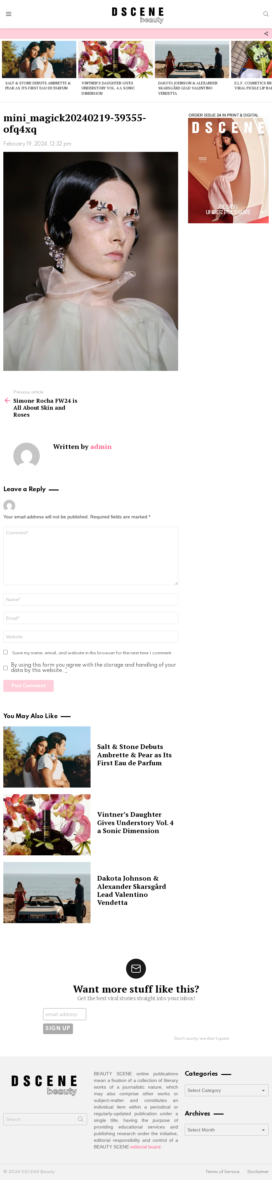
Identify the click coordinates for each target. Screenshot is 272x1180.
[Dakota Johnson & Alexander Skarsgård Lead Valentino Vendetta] (192, 59)
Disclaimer (258, 1172)
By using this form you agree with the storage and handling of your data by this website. (93, 668)
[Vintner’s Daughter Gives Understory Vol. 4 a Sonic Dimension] (115, 59)
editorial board (145, 1146)
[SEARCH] (266, 14)
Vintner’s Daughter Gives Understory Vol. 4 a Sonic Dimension (108, 88)
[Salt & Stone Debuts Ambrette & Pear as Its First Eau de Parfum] (39, 59)
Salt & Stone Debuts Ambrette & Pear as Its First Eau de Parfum (38, 85)
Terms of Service (222, 1172)
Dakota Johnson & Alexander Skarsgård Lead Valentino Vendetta (188, 88)
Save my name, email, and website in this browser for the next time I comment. (92, 653)
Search (80, 1120)
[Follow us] (266, 33)
